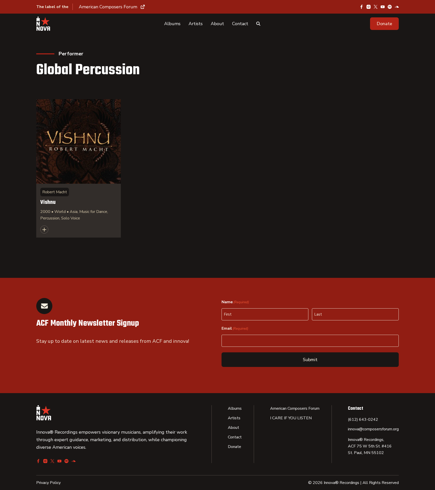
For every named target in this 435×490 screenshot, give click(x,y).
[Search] (258, 24)
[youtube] (383, 7)
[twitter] (376, 7)
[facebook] (361, 7)
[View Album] (78, 168)
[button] (384, 23)
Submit (310, 360)
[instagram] (369, 7)
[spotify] (390, 7)
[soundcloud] (397, 7)
